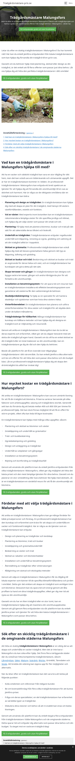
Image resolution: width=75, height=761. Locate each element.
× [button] (73, 747)
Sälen (17, 660)
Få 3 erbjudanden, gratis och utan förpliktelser (37, 29)
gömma (30, 133)
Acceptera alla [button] (30, 756)
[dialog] (37, 753)
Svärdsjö (33, 660)
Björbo (42, 660)
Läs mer (58, 752)
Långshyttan (8, 660)
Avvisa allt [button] (46, 756)
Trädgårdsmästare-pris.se (17, 3)
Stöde (4, 664)
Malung (24, 660)
